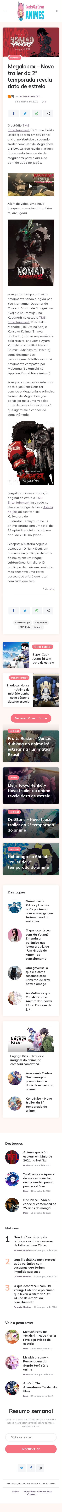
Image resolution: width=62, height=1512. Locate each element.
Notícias (15, 57)
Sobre (15, 1491)
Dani (25, 1165)
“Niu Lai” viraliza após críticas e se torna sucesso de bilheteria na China (33, 1241)
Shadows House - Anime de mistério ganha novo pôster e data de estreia (18, 693)
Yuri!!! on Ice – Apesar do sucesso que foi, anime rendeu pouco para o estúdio (39, 1180)
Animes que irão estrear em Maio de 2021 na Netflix (37, 1156)
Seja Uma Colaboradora (38, 1491)
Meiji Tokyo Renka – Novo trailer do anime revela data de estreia (29, 790)
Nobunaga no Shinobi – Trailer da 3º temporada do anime (30, 862)
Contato (32, 1494)
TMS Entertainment (30, 627)
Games (13, 777)
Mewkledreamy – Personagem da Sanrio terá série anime (35, 1363)
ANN (51, 589)
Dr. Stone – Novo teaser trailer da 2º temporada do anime (31, 825)
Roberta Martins (22, 1250)
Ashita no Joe (23, 622)
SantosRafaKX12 (29, 96)
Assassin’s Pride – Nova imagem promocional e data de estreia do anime (39, 1081)
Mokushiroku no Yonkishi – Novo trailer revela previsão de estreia (40, 1338)
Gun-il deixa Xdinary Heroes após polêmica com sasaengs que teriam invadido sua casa (39, 911)
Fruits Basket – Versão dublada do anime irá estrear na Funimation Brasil (30, 746)
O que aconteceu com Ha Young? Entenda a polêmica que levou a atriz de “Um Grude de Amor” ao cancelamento (38, 944)
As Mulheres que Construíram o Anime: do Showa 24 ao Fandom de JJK (39, 1001)
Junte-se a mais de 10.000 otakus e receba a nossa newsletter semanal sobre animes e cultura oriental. (31, 1423)
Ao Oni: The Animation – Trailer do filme (40, 1387)
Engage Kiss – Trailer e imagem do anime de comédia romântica (27, 1060)
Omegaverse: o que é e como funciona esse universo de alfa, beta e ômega (38, 976)
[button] (31, 186)
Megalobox (41, 622)
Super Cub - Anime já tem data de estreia (43, 658)
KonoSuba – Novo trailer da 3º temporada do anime (39, 1104)
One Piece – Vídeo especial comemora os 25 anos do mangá (39, 1204)
